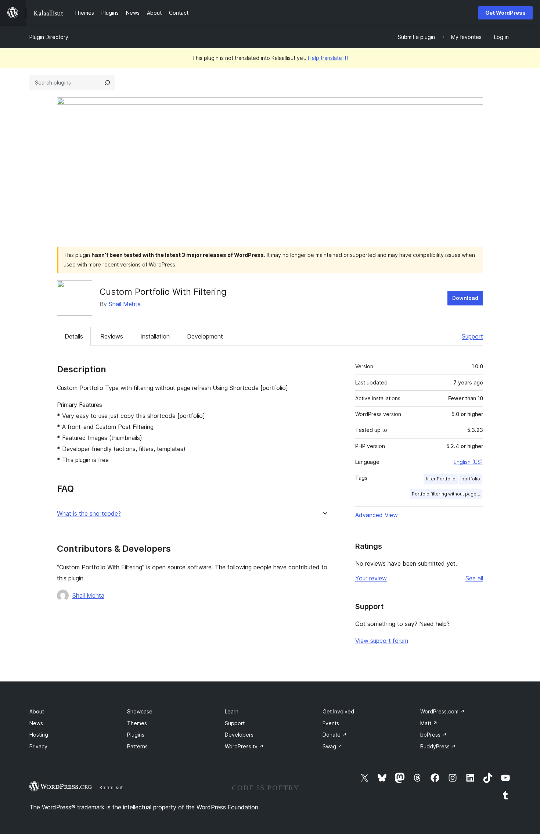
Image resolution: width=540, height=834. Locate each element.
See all (474, 578)
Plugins (135, 734)
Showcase (139, 711)
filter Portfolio (441, 479)
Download (465, 298)
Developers (239, 734)
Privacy (38, 746)
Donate (335, 734)
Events (331, 723)
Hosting (38, 734)
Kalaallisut (111, 787)
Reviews (111, 336)
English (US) (468, 462)
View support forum (381, 640)
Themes (137, 723)
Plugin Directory (48, 37)
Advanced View (376, 515)
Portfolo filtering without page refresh (447, 494)
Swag (332, 746)
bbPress (433, 734)
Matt (429, 723)
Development (205, 336)
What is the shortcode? (89, 513)
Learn (231, 711)
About (36, 711)
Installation (155, 336)
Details (74, 336)
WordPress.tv (244, 746)
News (36, 723)
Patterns (137, 746)
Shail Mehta (125, 304)
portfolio (470, 479)
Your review (371, 578)
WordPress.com (442, 711)
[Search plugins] (107, 82)
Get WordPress (505, 13)
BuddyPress (438, 746)
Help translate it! (328, 58)
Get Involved (338, 711)
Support (472, 336)
